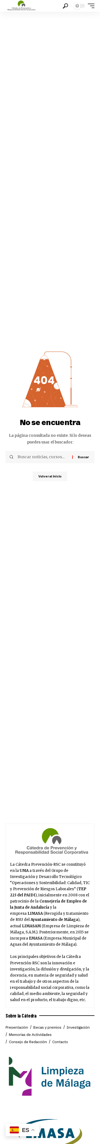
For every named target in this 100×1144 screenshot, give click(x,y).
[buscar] (65, 6)
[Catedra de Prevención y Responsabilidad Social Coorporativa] (22, 6)
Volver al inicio (50, 476)
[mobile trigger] (89, 6)
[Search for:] (42, 457)
